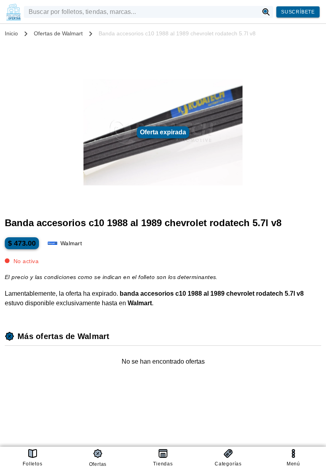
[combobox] (141, 12)
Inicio (11, 33)
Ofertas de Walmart (58, 33)
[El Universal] (13, 12)
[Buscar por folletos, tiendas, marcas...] (266, 12)
